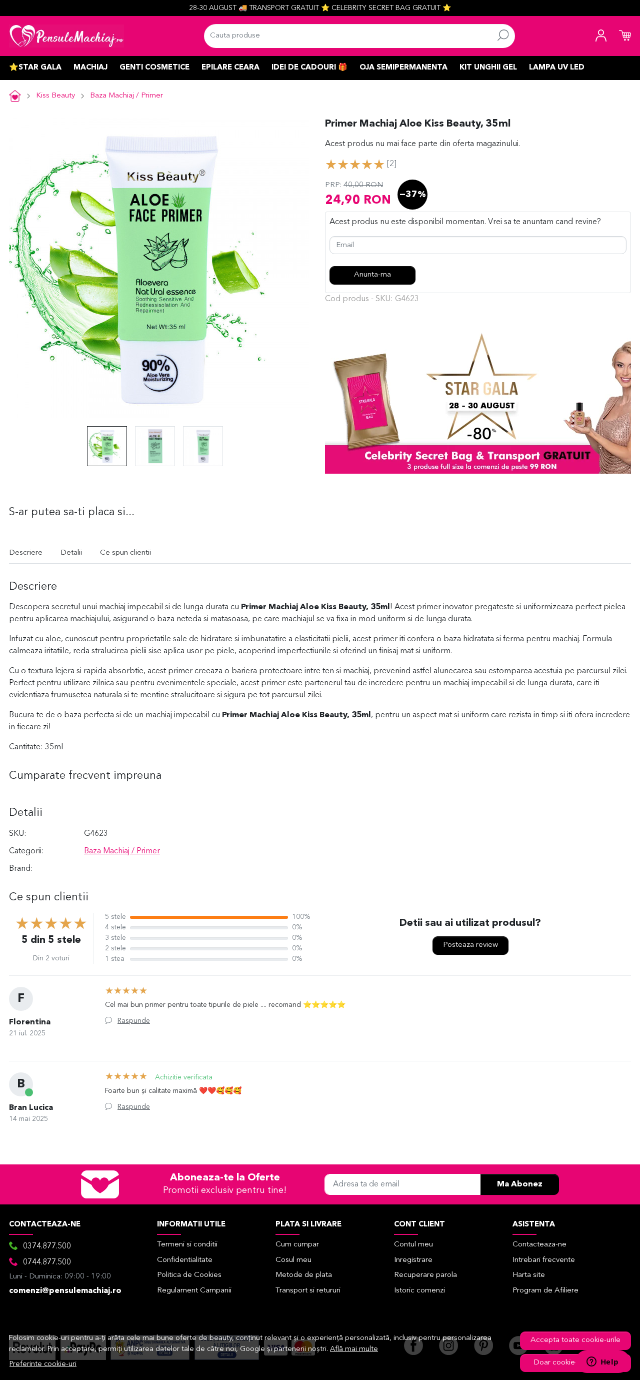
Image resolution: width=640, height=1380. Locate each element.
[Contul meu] (601, 36)
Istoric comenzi (419, 1290)
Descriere (25, 553)
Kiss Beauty (55, 96)
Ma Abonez (519, 1184)
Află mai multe (354, 1349)
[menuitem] (107, 446)
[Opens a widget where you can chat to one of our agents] (602, 1362)
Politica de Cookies (189, 1275)
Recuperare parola (425, 1275)
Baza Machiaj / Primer (126, 96)
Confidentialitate (184, 1260)
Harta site (528, 1275)
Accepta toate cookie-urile (575, 1340)
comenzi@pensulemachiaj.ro (65, 1291)
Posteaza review (470, 945)
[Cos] (625, 36)
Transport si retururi (308, 1290)
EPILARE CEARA (231, 68)
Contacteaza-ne (539, 1244)
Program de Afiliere (545, 1290)
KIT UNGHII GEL (488, 68)
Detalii (71, 553)
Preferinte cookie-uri (43, 1364)
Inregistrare (413, 1260)
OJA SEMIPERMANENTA (404, 68)
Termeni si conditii (187, 1244)
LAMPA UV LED (556, 68)
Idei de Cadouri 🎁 (310, 68)
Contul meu (413, 1244)
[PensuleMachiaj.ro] (66, 36)
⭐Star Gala (35, 68)
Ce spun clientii (125, 553)
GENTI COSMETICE (155, 68)
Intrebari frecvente (543, 1260)
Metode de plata (304, 1275)
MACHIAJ (91, 68)
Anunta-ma (372, 275)
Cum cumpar (297, 1244)
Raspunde (134, 1020)
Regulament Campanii (194, 1290)
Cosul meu (294, 1260)
